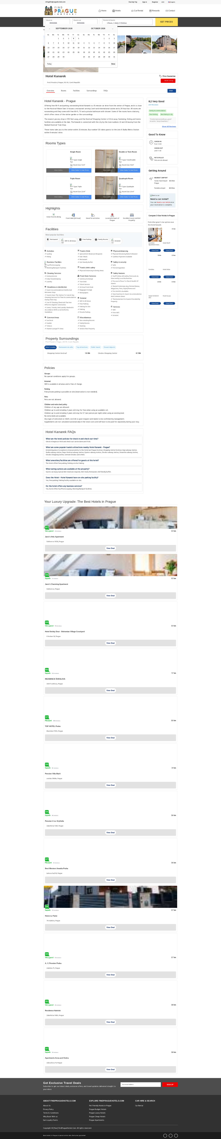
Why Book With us (50, 1116)
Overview (50, 90)
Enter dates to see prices (80, 170)
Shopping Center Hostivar (112, 450)
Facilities (76, 90)
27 (48, 57)
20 (48, 52)
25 (73, 52)
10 (68, 43)
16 (63, 48)
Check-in (49, 20)
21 (53, 52)
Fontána (151, 270)
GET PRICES (166, 22)
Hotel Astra (166, 270)
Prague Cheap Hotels (97, 1116)
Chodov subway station (110, 452)
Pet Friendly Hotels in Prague (100, 1105)
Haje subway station (129, 450)
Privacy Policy (48, 1109)
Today (49, 64)
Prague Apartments (96, 1120)
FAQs (106, 90)
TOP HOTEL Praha (52, 726)
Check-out (77, 20)
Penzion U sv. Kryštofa (54, 821)
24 (68, 52)
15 (58, 48)
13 (48, 48)
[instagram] (176, 1136)
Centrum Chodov (71, 454)
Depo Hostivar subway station (73, 452)
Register (155, 2)
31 (114, 57)
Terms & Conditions (51, 1113)
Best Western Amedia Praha (56, 868)
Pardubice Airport (159, 188)
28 (53, 57)
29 (58, 57)
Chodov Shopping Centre (55, 454)
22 (58, 52)
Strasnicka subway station (128, 452)
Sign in (144, 2)
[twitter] (170, 1136)
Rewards (156, 11)
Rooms (63, 90)
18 (73, 48)
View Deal (155, 250)
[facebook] (165, 1136)
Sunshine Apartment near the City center (154, 244)
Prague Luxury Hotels (97, 1113)
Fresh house (167, 296)
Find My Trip (132, 2)
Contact (171, 11)
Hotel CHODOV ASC (154, 297)
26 (78, 52)
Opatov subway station (92, 452)
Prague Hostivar (97, 450)
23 (63, 52)
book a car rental (163, 202)
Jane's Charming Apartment (56, 584)
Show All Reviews (169, 126)
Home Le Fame (51, 916)
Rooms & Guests (109, 20)
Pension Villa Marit (53, 774)
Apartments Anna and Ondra (57, 1058)
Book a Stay (168, 80)
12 (78, 43)
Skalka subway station (53, 452)
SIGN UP (170, 1084)
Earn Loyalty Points (50, 1120)
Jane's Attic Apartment (54, 537)
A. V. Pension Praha (53, 963)
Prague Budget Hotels (97, 1109)
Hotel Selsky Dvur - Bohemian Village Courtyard (65, 631)
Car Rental (138, 11)
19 (78, 48)
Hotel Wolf (166, 243)
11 (73, 43)
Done (113, 64)
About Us (47, 1105)
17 (68, 48)
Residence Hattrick (53, 1011)
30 (63, 57)
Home (103, 11)
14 (53, 48)
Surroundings (92, 90)
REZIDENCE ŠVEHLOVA (55, 679)
